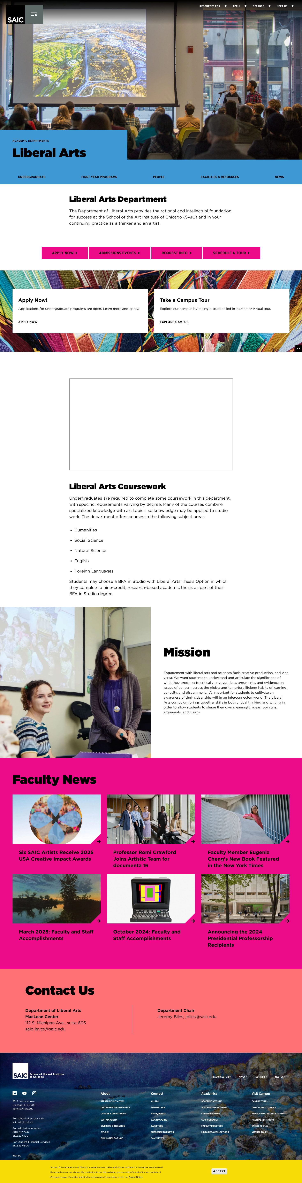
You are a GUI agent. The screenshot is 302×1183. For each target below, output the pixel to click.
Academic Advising (211, 1101)
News (279, 177)
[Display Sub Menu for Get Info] (267, 6)
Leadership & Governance (115, 1107)
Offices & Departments (114, 1113)
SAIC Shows (157, 1138)
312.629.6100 (20, 1135)
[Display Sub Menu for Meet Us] (290, 6)
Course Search (209, 1119)
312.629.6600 (21, 1145)
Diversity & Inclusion (113, 1125)
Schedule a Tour (229, 253)
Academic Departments (31, 140)
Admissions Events (117, 253)
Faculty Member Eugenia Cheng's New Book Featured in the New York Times (243, 858)
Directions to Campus (264, 1107)
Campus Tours (259, 1101)
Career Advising (210, 1113)
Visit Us (17, 1155)
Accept (219, 1171)
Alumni (155, 1101)
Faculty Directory (212, 1125)
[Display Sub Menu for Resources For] (230, 1077)
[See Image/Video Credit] (298, 348)
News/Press (158, 1113)
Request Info (175, 253)
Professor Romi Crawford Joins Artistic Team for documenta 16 (144, 858)
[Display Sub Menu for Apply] (243, 6)
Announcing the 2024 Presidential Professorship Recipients (240, 938)
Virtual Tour (259, 1132)
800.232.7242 (21, 1132)
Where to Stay (260, 1125)
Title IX (105, 1132)
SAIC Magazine (159, 1119)
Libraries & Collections (215, 1132)
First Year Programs (99, 177)
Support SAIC (158, 1107)
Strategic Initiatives (112, 1101)
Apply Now (63, 253)
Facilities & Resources (220, 177)
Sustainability (109, 1119)
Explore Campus (174, 322)
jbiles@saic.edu (201, 1016)
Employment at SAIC (112, 1138)
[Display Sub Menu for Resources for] (223, 6)
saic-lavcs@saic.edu (45, 1029)
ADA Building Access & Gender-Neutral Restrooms (269, 1116)
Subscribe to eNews (162, 1132)
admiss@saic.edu (23, 1108)
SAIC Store (157, 1125)
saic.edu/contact (23, 1122)
